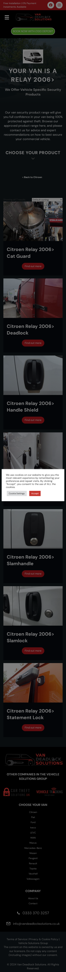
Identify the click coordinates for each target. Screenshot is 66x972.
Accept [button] (35, 493)
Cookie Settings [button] (17, 493)
